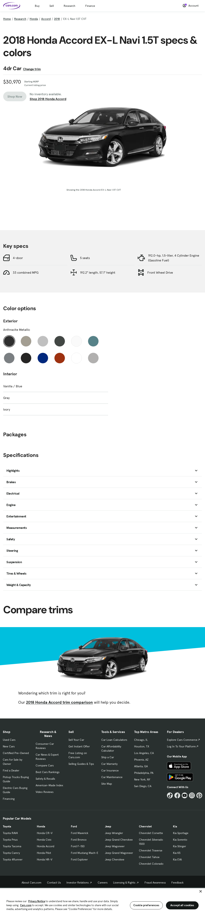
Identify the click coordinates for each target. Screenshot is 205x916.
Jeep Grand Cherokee (119, 839)
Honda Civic (44, 839)
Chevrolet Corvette (151, 833)
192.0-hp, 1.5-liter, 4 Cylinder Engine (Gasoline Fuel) (173, 257)
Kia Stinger (179, 846)
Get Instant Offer (79, 746)
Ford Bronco (78, 839)
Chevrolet (145, 826)
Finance (90, 6)
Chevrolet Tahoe (149, 857)
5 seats (85, 258)
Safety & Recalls (45, 778)
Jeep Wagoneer (115, 846)
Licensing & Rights (124, 882)
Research (69, 6)
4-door (18, 258)
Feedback (177, 882)
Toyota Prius (10, 839)
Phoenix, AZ (141, 759)
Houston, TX (141, 746)
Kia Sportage (180, 833)
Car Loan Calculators (114, 740)
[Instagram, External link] (192, 795)
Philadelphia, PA (143, 773)
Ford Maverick (79, 833)
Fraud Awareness (155, 882)
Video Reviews (44, 792)
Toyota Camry (11, 853)
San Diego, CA (142, 786)
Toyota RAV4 (10, 833)
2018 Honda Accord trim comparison (59, 702)
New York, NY (142, 779)
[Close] (200, 891)
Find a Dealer (11, 770)
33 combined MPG (25, 272)
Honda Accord (45, 846)
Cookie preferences (146, 905)
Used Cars (9, 740)
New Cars (9, 746)
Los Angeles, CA (144, 753)
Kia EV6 (177, 859)
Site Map (106, 783)
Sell (51, 6)
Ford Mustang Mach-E (84, 853)
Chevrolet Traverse (150, 850)
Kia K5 (176, 853)
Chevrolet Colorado (151, 863)
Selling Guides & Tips (81, 764)
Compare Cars (45, 765)
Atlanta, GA (141, 766)
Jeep (108, 826)
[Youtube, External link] (185, 795)
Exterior (10, 321)
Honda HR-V (44, 859)
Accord (46, 19)
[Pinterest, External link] (199, 795)
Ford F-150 (77, 846)
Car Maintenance (112, 777)
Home (7, 19)
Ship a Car (107, 757)
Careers (103, 882)
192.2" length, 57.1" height (97, 272)
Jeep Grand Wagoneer (119, 853)
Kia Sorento (180, 839)
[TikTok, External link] (170, 795)
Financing (9, 799)
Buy (37, 6)
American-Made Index (49, 785)
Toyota (7, 826)
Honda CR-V (44, 833)
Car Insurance (110, 770)
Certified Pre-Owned (16, 753)
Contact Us (54, 882)
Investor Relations (77, 882)
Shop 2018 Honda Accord (48, 99)
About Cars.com (31, 882)
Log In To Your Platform (181, 746)
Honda (34, 19)
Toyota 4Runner (12, 859)
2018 (57, 19)
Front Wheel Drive (160, 272)
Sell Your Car (76, 740)
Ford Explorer (79, 859)
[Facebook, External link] (177, 795)
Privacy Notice (36, 901)
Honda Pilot (44, 853)
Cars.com (25, 905)
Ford (74, 826)
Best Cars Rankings (47, 772)
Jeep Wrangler (114, 833)
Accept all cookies (182, 905)
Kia (175, 826)
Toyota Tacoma (12, 846)
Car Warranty (109, 764)
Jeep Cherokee (114, 859)
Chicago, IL (141, 740)
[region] (102, 901)
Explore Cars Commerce (182, 740)
